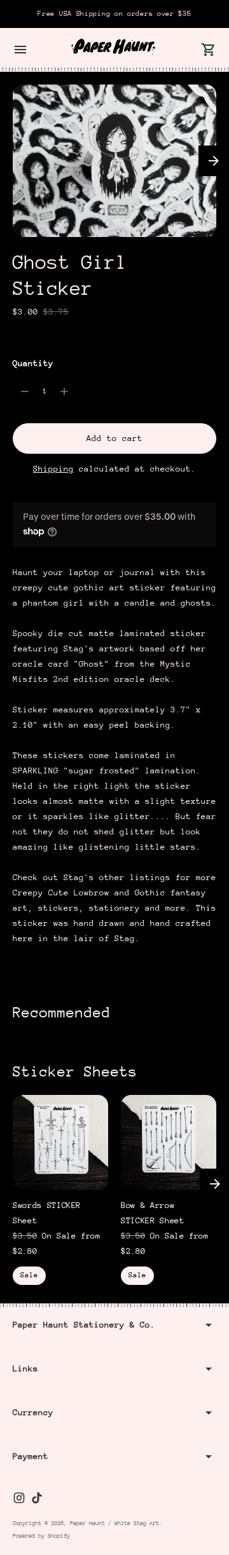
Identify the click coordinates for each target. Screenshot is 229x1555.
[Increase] (64, 391)
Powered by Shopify (41, 1535)
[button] (213, 161)
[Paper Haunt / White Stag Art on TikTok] (37, 1497)
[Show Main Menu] (20, 50)
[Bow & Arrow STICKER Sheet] (168, 1142)
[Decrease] (24, 391)
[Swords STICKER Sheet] (60, 1142)
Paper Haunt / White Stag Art (114, 1522)
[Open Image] (114, 161)
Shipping (53, 468)
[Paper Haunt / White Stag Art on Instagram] (19, 1497)
